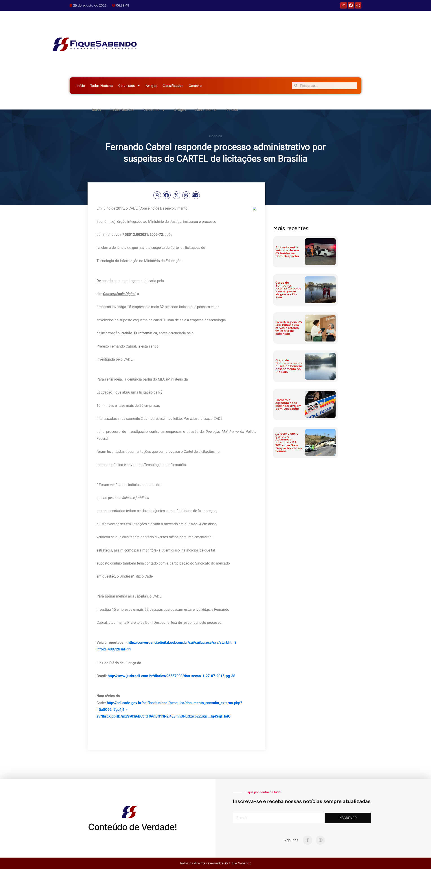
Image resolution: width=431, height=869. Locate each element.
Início (81, 85)
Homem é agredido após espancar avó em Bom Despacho (288, 404)
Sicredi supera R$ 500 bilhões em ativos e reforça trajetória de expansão (288, 327)
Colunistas (126, 85)
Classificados (173, 85)
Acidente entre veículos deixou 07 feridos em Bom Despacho (287, 251)
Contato (195, 85)
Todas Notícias (101, 85)
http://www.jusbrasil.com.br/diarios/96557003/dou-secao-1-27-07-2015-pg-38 (171, 676)
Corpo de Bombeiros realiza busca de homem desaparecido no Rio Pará (289, 366)
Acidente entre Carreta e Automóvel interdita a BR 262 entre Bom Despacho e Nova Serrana (288, 442)
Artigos (151, 85)
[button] (157, 195)
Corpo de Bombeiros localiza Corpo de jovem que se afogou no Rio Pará (288, 290)
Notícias (215, 136)
